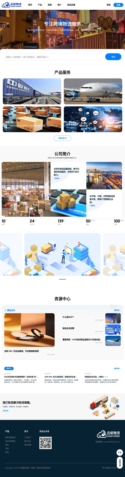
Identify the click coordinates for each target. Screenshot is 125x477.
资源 (50, 5)
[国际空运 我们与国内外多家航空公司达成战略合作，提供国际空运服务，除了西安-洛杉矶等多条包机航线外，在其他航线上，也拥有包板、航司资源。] (93, 80)
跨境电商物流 (10, 437)
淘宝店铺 (71, 5)
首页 (30, 5)
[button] (62, 279)
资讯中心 (9, 368)
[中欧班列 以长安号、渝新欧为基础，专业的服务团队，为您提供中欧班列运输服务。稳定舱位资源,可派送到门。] (32, 80)
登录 (109, 5)
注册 (118, 5)
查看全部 (116, 310)
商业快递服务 (10, 441)
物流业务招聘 (68, 328)
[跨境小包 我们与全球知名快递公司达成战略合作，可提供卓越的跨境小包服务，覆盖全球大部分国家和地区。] (32, 108)
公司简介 (27, 437)
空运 (7, 448)
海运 (7, 445)
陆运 (7, 452)
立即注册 (5, 410)
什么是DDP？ (68, 317)
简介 (59, 5)
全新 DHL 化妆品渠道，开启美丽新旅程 (21, 351)
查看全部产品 (62, 138)
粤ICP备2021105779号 (111, 468)
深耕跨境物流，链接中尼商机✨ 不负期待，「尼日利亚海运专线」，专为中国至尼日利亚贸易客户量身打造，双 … (20, 382)
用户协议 (27, 441)
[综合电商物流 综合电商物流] (93, 108)
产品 (40, 5)
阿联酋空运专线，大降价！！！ (97, 377)
